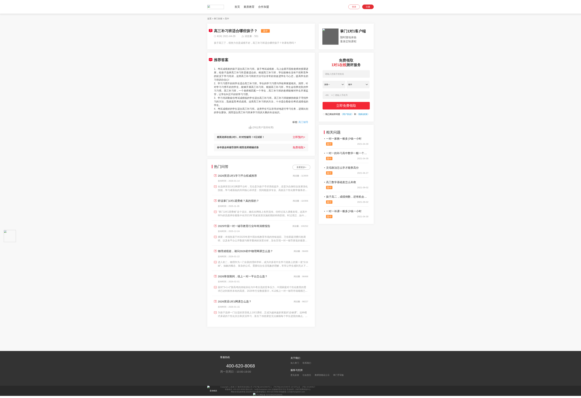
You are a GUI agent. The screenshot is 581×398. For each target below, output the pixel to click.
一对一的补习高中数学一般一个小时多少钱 (347, 153)
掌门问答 (218, 18)
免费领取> (299, 147)
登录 (354, 7)
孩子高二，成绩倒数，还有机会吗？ (347, 196)
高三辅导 (303, 122)
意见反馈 (294, 375)
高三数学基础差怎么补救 (341, 182)
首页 (237, 6)
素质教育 (249, 6)
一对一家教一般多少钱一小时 (343, 138)
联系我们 (307, 363)
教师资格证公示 (322, 375)
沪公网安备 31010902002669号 (269, 395)
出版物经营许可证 (279, 389)
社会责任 (307, 375)
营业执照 (290, 389)
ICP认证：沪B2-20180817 (304, 387)
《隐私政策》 (363, 114)
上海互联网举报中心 (302, 389)
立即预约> (299, 137)
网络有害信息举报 (238, 392)
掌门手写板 (338, 375)
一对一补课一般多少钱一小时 (343, 211)
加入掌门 (294, 363)
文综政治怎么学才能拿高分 (342, 167)
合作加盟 (263, 6)
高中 (227, 18)
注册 (368, 7)
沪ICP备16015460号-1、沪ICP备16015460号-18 (273, 387)
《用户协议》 (347, 114)
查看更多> (301, 167)
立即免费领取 (346, 106)
